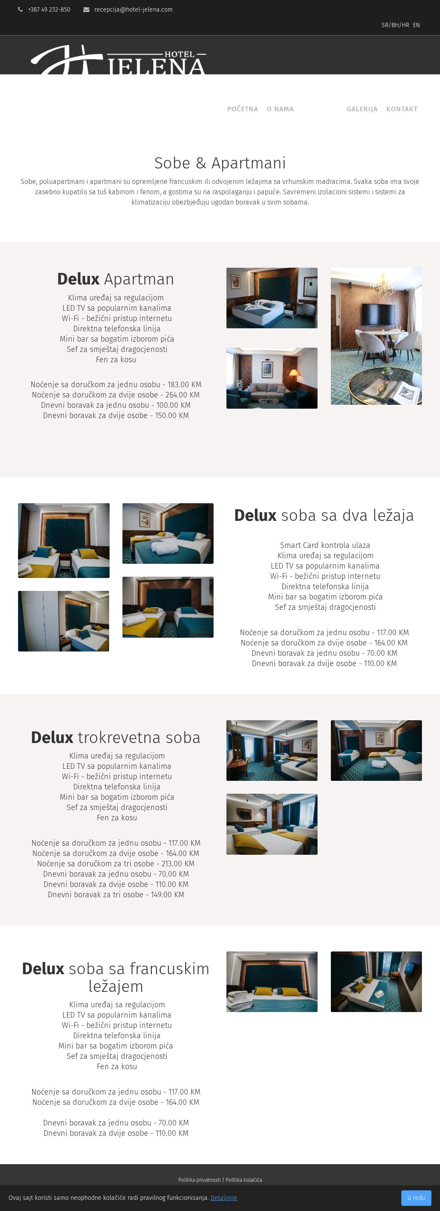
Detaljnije (224, 1198)
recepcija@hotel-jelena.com (134, 9)
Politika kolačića (244, 1180)
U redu (416, 1198)
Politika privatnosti (199, 1180)
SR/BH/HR (395, 25)
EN (416, 25)
